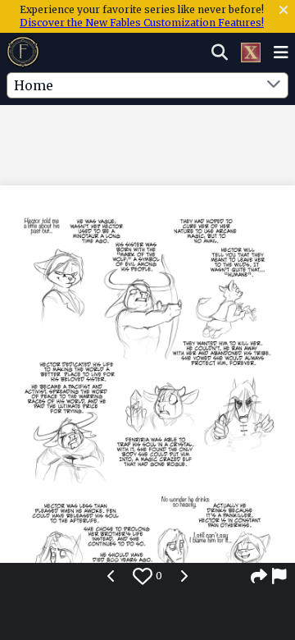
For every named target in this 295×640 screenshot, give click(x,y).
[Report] (280, 576)
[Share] (259, 576)
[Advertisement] (147, 138)
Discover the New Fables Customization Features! (142, 22)
